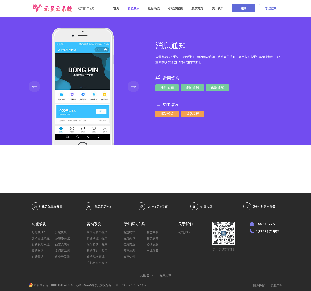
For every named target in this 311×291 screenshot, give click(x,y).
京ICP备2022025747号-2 (131, 285)
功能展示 (133, 8)
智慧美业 (129, 244)
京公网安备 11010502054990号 (53, 285)
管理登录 (271, 8)
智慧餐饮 (129, 232)
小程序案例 (175, 8)
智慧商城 (129, 238)
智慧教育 (152, 238)
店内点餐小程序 (97, 232)
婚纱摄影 (152, 244)
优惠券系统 (62, 256)
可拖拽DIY (39, 232)
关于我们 (218, 8)
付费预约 (38, 256)
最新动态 (154, 8)
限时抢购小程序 (97, 244)
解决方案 (197, 8)
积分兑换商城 (96, 256)
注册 (244, 8)
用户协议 (259, 285)
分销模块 (61, 232)
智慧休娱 (129, 256)
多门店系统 (62, 250)
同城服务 (152, 250)
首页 (116, 8)
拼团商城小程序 (97, 238)
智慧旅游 (129, 250)
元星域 (144, 275)
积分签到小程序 (97, 250)
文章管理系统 (41, 238)
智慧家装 (152, 232)
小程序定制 (164, 275)
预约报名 (38, 250)
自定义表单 (62, 244)
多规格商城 (62, 238)
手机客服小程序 (97, 263)
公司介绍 (184, 232)
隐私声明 (276, 285)
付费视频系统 (41, 244)
